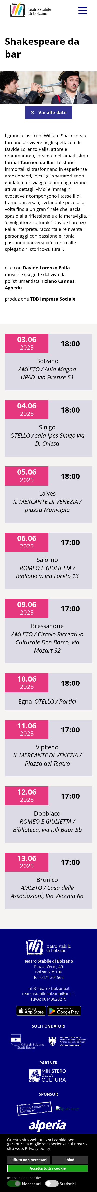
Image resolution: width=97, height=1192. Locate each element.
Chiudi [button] (69, 1159)
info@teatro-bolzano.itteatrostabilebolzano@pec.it (48, 991)
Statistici (68, 1184)
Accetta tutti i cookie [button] (48, 1168)
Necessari (31, 1184)
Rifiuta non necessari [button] (28, 1159)
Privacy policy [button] (37, 1148)
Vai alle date (52, 112)
